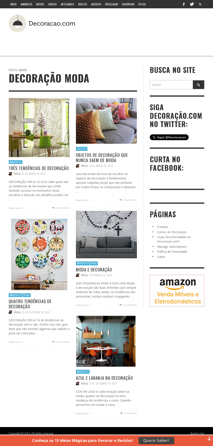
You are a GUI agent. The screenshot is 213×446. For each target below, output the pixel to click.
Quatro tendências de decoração (30, 304)
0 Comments (129, 199)
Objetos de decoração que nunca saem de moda (102, 157)
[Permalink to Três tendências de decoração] (39, 127)
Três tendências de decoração (39, 168)
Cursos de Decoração (171, 232)
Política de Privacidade (172, 252)
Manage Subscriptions (172, 247)
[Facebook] (184, 4)
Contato (162, 227)
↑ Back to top (196, 433)
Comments (63, 207)
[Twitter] (192, 4)
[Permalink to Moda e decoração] (106, 234)
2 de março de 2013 (100, 275)
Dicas (94, 263)
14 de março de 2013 (101, 165)
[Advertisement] (101, 42)
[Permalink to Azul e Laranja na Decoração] (106, 341)
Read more (15, 208)
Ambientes (16, 162)
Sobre (161, 257)
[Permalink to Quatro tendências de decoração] (39, 254)
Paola (17, 173)
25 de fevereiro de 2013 (36, 312)
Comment (130, 413)
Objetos (82, 148)
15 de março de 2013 (34, 173)
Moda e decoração (94, 269)
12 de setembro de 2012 (103, 383)
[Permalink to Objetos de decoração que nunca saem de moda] (106, 120)
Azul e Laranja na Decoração (104, 378)
